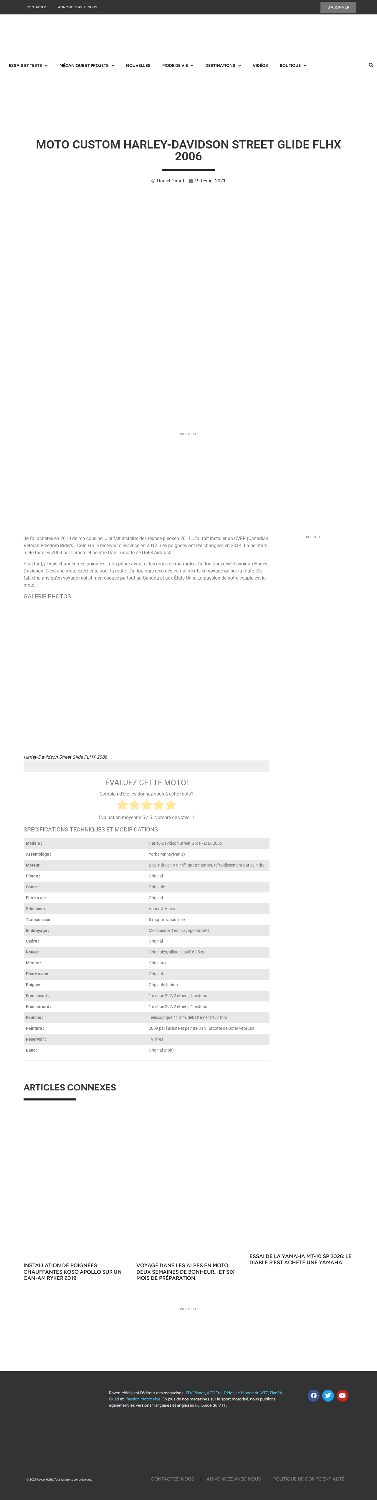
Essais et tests (25, 65)
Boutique (290, 65)
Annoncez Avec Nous (77, 7)
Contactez (36, 7)
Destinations (220, 65)
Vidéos (260, 65)
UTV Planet (194, 1392)
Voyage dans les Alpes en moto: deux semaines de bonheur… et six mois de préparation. (185, 1271)
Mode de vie (175, 65)
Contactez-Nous (172, 1479)
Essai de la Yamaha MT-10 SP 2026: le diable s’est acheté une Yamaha (300, 1259)
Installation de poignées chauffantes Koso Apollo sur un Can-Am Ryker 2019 (73, 1271)
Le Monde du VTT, (252, 1392)
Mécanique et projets (84, 65)
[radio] (122, 805)
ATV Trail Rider (220, 1392)
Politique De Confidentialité (309, 1479)
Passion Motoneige (143, 1399)
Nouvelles (138, 65)
